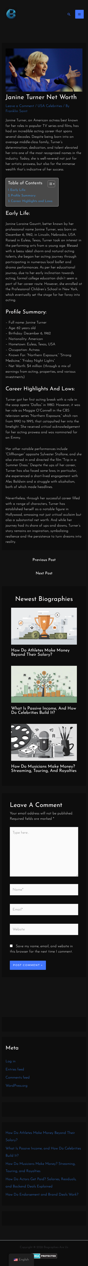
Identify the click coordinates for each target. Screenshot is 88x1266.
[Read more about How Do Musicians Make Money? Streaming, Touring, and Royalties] (44, 742)
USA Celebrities (50, 106)
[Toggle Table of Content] (49, 183)
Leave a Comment (20, 106)
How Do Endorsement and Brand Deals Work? (42, 1194)
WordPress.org (17, 1085)
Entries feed (15, 1069)
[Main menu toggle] (79, 14)
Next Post (44, 573)
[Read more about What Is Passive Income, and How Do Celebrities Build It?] (44, 684)
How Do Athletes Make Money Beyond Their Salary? (40, 652)
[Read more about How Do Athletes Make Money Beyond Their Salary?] (44, 626)
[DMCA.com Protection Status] (44, 1255)
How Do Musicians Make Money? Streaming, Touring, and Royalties (43, 768)
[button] (69, 14)
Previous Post (44, 560)
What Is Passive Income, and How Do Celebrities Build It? (43, 710)
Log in (11, 1061)
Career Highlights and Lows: (32, 201)
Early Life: (18, 190)
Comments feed (18, 1077)
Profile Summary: (23, 195)
